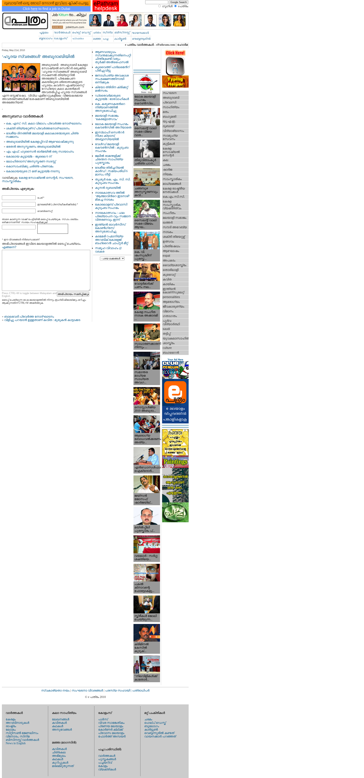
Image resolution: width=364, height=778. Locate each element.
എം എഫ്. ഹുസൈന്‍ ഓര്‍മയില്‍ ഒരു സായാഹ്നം (40, 151)
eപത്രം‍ (183, 6)
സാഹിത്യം (171, 107)
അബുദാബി (171, 97)
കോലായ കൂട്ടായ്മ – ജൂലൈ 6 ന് (29, 156)
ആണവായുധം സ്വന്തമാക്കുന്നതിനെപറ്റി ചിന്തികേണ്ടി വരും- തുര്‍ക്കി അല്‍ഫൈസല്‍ (113, 57)
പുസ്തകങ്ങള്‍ (107, 759)
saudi (166, 328)
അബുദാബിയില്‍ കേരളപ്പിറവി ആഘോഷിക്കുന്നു (40, 141)
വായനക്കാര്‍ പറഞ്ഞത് (160, 736)
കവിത (167, 279)
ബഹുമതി (169, 116)
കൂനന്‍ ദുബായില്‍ (108, 187)
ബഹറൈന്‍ (171, 352)
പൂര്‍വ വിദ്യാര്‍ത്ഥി (171, 322)
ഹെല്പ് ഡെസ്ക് (155, 722)
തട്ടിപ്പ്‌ (166, 333)
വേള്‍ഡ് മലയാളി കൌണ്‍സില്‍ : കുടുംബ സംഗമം (111, 147)
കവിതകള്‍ (59, 722)
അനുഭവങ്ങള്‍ (62, 729)
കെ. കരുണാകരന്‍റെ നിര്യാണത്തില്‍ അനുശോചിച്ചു (110, 107)
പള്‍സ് (103, 719)
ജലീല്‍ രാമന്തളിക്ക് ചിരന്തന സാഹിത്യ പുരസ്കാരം (109, 159)
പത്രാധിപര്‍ (140, 690)
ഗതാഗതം (170, 316)
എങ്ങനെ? (9, 247)
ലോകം (11, 729)
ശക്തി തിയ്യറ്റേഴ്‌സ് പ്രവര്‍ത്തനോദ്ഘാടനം (38, 128)
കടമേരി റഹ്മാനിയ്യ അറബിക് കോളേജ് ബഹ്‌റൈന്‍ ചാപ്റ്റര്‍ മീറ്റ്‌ (111, 240)
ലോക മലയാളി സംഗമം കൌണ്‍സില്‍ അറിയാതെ (113, 125)
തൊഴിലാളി (170, 269)
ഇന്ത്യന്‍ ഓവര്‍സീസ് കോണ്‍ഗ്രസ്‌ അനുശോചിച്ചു (110, 228)
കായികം (169, 284)
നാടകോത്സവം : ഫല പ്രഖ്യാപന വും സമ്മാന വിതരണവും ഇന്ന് (113, 216)
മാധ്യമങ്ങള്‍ (172, 183)
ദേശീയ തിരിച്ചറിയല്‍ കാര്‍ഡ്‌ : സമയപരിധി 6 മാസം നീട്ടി (111, 171)
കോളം (103, 766)
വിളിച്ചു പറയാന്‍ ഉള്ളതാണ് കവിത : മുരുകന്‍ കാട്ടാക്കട (42, 320)
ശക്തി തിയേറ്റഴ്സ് (174, 236)
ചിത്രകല (59, 752)
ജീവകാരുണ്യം (173, 306)
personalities (171, 297)
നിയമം (167, 174)
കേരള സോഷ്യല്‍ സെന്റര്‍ (38, 177)
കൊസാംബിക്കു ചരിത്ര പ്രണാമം (29, 166)
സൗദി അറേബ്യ (175, 227)
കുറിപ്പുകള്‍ (60, 762)
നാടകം (168, 232)
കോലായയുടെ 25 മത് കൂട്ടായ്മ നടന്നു (33, 171)
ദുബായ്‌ (168, 126)
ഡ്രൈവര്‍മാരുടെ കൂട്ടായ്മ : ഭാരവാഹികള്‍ (112, 97)
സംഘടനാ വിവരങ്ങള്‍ (88, 690)
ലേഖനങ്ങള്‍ (60, 719)
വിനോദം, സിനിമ (18, 736)
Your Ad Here (175, 359)
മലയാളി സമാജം (174, 217)
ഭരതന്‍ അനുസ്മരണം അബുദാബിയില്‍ (33, 146)
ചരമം (167, 164)
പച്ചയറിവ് (105, 762)
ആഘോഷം (171, 251)
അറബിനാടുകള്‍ (17, 722)
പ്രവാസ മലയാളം (111, 733)
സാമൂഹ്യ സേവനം (170, 137)
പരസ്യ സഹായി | (118, 690)
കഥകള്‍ (57, 726)
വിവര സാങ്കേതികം (111, 722)
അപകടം (169, 260)
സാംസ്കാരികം (11, 181)
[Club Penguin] (175, 377)
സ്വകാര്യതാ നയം (55, 690)
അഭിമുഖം (59, 755)
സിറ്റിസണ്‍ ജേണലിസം (22, 733)
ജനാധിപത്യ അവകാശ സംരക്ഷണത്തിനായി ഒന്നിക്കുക (112, 79)
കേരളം (11, 719)
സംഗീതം (169, 213)
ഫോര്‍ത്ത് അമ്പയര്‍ (112, 736)
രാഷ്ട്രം (11, 726)
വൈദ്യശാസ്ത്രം (174, 265)
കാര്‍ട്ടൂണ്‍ (151, 729)
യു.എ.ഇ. (169, 121)
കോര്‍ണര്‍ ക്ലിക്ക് (110, 729)
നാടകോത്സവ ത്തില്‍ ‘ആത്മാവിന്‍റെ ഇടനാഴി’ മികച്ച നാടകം (112, 196)
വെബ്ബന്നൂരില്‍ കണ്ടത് (159, 733)
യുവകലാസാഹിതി (176, 338)
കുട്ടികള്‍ (169, 143)
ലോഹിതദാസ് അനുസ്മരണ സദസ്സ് (31, 161)
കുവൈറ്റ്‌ (169, 274)
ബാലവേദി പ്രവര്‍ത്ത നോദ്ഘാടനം (29, 316)
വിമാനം (168, 311)
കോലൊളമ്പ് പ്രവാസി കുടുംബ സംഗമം (111, 206)
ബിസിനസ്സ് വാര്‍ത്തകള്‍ (22, 739)
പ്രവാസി (169, 102)
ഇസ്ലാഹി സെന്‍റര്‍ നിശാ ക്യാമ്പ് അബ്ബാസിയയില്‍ (109, 136)
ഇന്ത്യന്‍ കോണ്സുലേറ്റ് (173, 290)
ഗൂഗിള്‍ (167, 6)
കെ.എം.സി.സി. (174, 196)
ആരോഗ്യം (171, 301)
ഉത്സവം (168, 241)
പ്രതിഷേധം (171, 246)
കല (165, 160)
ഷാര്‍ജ (167, 169)
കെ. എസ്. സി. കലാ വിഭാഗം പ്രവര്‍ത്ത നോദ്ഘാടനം (44, 123)
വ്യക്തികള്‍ (107, 769)
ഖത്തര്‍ (168, 222)
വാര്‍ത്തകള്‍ (106, 755)
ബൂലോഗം (151, 726)
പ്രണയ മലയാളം (110, 726)
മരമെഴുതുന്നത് (63, 766)
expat (166, 255)
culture (167, 347)
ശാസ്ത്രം (169, 343)
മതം (166, 111)
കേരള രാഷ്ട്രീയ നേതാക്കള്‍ (174, 190)
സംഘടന (66, 177)
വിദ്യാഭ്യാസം (173, 130)
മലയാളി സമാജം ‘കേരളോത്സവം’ (107, 117)
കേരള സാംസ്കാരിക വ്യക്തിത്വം (172, 205)
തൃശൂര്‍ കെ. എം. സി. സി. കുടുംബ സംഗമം (112, 181)
